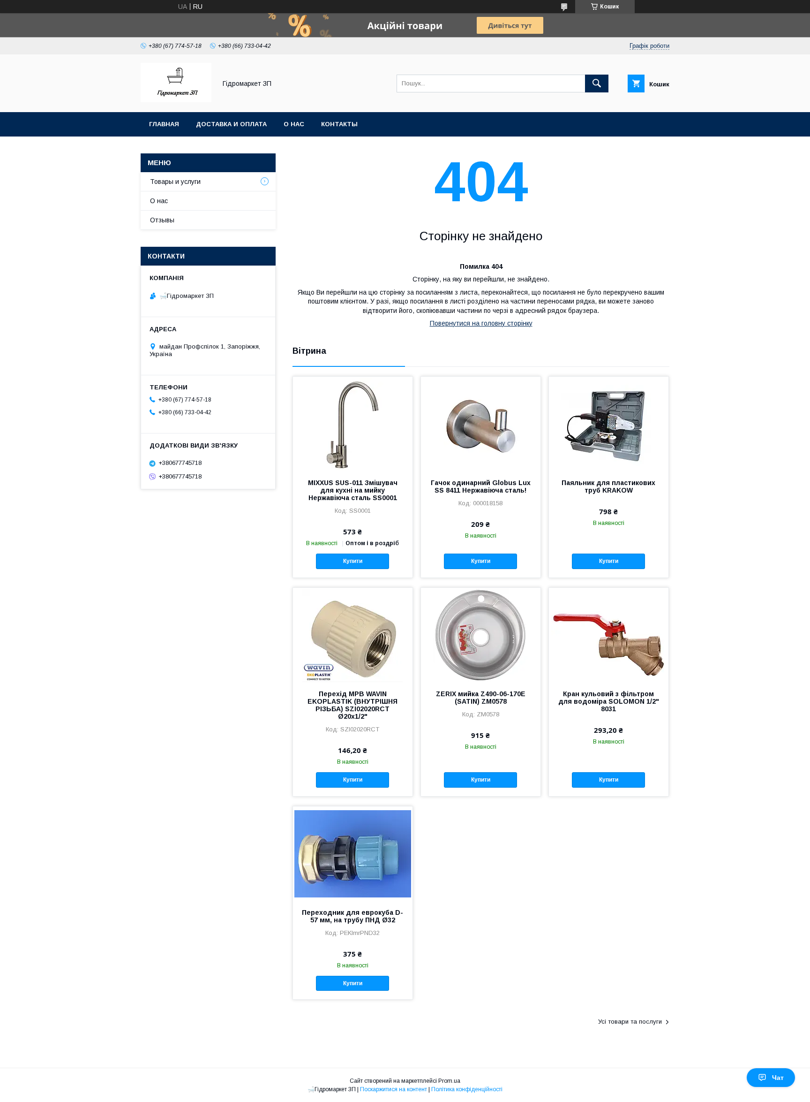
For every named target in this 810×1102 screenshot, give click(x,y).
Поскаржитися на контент (393, 1089)
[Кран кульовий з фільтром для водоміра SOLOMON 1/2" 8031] (608, 635)
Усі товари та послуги (630, 1021)
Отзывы (162, 220)
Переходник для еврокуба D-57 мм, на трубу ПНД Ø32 (352, 916)
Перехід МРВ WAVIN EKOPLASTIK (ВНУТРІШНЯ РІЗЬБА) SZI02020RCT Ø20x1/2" (353, 705)
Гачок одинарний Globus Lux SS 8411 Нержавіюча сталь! (481, 486)
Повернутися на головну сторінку (481, 323)
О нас (294, 124)
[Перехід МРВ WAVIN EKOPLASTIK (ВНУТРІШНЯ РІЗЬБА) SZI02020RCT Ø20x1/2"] (352, 635)
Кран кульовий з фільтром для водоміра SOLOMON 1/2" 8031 (608, 701)
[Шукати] (596, 83)
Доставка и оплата (231, 124)
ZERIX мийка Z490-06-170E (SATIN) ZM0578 (480, 697)
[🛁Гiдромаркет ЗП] (176, 100)
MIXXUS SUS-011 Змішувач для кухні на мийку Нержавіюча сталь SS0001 (353, 490)
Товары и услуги (175, 181)
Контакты (339, 124)
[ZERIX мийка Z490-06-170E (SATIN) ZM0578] (480, 635)
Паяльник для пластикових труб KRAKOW (608, 486)
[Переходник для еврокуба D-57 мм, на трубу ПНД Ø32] (352, 853)
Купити (352, 561)
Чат (778, 1077)
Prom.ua (449, 1081)
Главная (164, 124)
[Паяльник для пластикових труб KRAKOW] (608, 424)
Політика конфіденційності (466, 1089)
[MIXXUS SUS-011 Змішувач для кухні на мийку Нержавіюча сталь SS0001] (352, 424)
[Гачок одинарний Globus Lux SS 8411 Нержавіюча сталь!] (480, 424)
